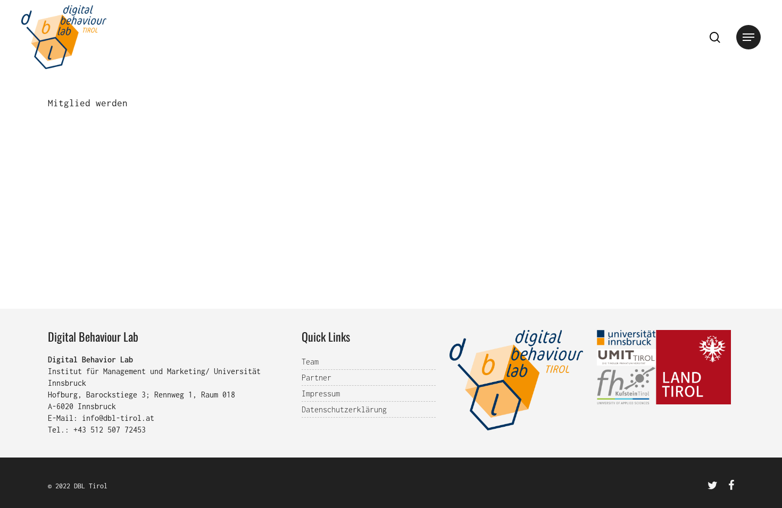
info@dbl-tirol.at (118, 417)
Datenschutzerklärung (344, 409)
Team (310, 361)
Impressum (321, 393)
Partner (316, 377)
